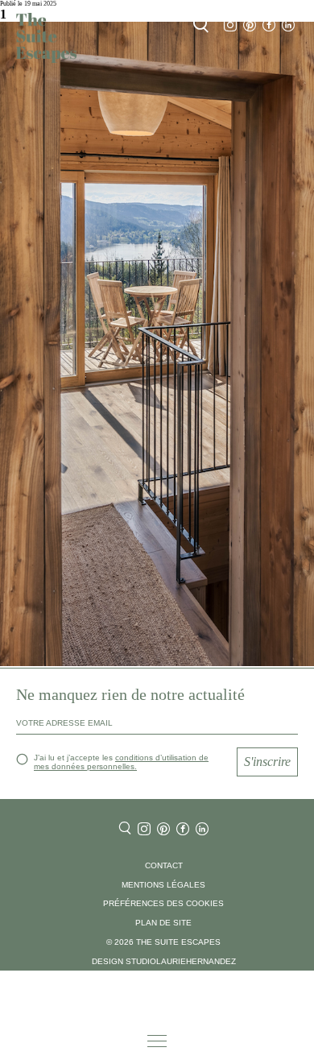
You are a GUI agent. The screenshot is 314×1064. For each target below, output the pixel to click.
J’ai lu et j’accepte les (121, 762)
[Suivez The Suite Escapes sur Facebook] (269, 25)
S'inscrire (267, 761)
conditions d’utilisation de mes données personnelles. (121, 762)
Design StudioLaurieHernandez (164, 961)
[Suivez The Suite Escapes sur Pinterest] (249, 25)
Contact (164, 865)
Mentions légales (163, 884)
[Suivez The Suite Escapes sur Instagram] (230, 25)
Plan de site (163, 922)
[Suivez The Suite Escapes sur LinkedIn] (288, 25)
